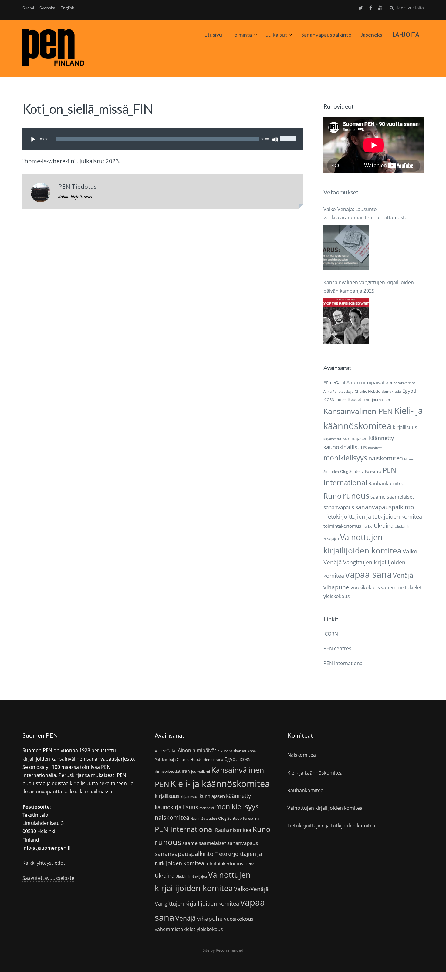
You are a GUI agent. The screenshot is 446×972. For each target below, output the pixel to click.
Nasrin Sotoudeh (204, 818)
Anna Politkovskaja (338, 391)
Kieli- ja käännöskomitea (220, 784)
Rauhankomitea (386, 483)
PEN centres (337, 648)
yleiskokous (336, 596)
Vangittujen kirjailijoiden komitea (197, 903)
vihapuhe (336, 587)
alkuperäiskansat (400, 382)
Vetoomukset (340, 192)
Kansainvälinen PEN (358, 411)
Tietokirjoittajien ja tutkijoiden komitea (372, 516)
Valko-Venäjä (251, 889)
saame (378, 496)
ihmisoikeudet (348, 399)
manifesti (375, 448)
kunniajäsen (355, 438)
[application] (162, 139)
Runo (332, 496)
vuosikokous (365, 587)
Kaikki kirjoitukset (75, 196)
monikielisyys (345, 457)
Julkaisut (276, 34)
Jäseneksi (371, 34)
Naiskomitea (301, 755)
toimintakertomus (342, 526)
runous (356, 495)
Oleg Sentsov (352, 471)
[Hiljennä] (275, 139)
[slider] (288, 133)
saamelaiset (400, 496)
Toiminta (241, 34)
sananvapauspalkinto (384, 507)
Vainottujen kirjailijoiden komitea (325, 808)
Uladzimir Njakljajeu (191, 876)
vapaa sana (368, 574)
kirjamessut (332, 439)
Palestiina (373, 471)
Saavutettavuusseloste (48, 878)
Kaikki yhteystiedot (43, 862)
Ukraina (384, 525)
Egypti (409, 390)
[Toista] (33, 139)
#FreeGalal (334, 382)
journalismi (381, 399)
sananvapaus (338, 507)
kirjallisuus (405, 427)
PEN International (343, 663)
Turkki (367, 526)
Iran (367, 399)
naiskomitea (385, 458)
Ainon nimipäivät (365, 382)
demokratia (391, 391)
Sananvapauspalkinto (326, 34)
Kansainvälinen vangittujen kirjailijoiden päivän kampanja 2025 (368, 286)
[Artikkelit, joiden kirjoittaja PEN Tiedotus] (40, 194)
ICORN (328, 399)
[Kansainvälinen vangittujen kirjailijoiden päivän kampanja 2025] (346, 321)
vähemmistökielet (401, 587)
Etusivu (213, 34)
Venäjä (403, 575)
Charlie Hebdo (367, 391)
